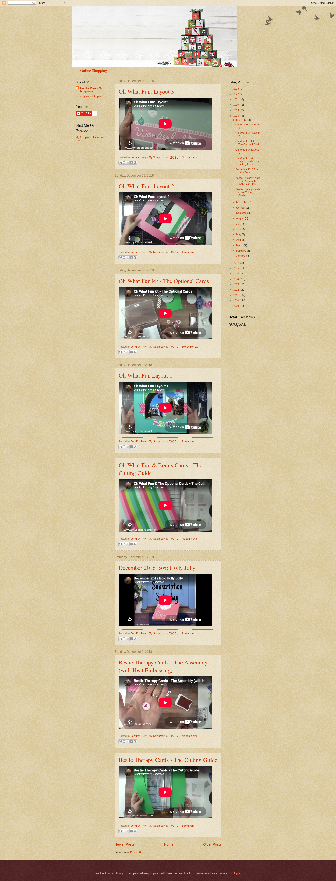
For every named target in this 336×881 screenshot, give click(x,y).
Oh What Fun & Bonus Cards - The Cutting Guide (247, 161)
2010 (236, 300)
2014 (236, 279)
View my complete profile (90, 96)
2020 (236, 104)
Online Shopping (93, 70)
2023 (236, 88)
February (241, 250)
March (240, 245)
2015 (236, 273)
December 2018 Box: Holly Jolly (157, 567)
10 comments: (190, 346)
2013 (236, 284)
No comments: (190, 157)
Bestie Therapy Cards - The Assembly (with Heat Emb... (247, 180)
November (242, 202)
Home (168, 844)
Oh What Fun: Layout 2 (146, 186)
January (241, 255)
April (239, 239)
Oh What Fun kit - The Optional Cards (164, 281)
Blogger (237, 873)
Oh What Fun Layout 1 (145, 375)
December (242, 120)
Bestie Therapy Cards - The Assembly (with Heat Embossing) (163, 666)
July (239, 223)
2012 (236, 289)
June (239, 229)
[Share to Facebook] (131, 163)
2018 (236, 115)
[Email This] (120, 163)
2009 (236, 305)
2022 (236, 94)
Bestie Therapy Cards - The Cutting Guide (168, 760)
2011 (236, 295)
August (240, 218)
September (242, 212)
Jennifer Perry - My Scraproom (91, 90)
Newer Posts (124, 844)
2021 (236, 99)
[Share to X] (128, 163)
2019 (236, 110)
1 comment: (188, 252)
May (239, 234)
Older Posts (212, 844)
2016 (236, 268)
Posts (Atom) (137, 852)
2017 (236, 262)
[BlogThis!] (124, 163)
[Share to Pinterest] (135, 163)
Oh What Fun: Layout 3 (146, 91)
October (241, 207)
